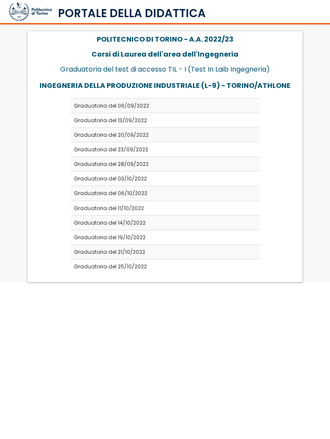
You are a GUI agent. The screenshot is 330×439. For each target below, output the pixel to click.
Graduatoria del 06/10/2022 (110, 193)
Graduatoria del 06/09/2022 (111, 105)
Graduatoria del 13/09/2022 (110, 120)
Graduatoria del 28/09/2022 (111, 164)
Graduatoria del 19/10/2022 (110, 237)
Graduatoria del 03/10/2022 (110, 178)
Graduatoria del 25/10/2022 (110, 266)
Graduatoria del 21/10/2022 (109, 252)
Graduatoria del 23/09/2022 (111, 149)
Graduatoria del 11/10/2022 (109, 208)
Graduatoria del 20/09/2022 (111, 134)
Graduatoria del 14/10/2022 (110, 222)
